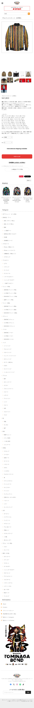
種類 (3, 137)
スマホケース (6, 243)
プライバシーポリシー (8, 610)
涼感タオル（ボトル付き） (10, 497)
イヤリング (6, 266)
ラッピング (6, 596)
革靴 (5, 421)
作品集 (5, 237)
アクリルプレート (8, 576)
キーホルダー (7, 566)
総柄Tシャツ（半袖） (9, 299)
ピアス (5, 263)
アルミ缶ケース (7, 527)
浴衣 (5, 408)
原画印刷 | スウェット (9, 319)
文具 (4, 510)
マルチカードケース (8, 474)
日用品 (4, 448)
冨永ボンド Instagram (8, 617)
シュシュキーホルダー (9, 280)
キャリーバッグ (7, 369)
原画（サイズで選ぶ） (9, 224)
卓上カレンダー (7, 540)
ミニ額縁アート (7, 230)
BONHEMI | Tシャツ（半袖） (11, 296)
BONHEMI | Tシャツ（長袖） (11, 313)
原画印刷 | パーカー (8, 332)
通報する (29, 180)
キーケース (6, 461)
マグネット (6, 563)
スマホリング (7, 257)
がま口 (5, 365)
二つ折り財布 (7, 441)
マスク (5, 415)
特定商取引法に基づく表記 (9, 613)
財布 (4, 431)
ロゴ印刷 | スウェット (9, 322)
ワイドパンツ (7, 398)
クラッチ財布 (7, 438)
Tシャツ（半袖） (7, 286)
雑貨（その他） (6, 553)
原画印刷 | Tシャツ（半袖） (10, 289)
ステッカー (6, 559)
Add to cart (17, 156)
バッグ (4, 342)
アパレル (5, 375)
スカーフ (6, 392)
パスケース (6, 464)
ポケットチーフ (7, 382)
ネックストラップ (8, 507)
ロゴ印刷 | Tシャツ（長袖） (10, 309)
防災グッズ (6, 592)
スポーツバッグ (7, 352)
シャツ (5, 401)
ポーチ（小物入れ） (8, 362)
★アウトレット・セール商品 (9, 214)
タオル (5, 467)
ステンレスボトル (8, 480)
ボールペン (6, 513)
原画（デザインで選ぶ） (9, 220)
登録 (28, 692)
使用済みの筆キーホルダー (10, 234)
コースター (6, 454)
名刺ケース (6, 457)
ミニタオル (6, 471)
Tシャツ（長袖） (7, 303)
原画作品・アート (7, 217)
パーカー (5, 329)
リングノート (7, 520)
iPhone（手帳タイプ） (9, 247)
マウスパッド (7, 523)
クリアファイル (7, 517)
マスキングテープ (8, 533)
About (4, 604)
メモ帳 (5, 536)
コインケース (7, 444)
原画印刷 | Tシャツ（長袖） (10, 306)
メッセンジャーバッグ (9, 372)
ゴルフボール (7, 579)
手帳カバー (6, 530)
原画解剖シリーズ (8, 240)
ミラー (5, 504)
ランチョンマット (8, 494)
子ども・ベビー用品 (7, 543)
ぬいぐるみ (6, 589)
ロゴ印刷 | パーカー (8, 336)
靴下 (5, 428)
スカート (6, 405)
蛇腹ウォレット (7, 434)
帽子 (5, 378)
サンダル (6, 424)
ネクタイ (6, 385)
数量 (3, 142)
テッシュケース (7, 484)
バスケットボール (8, 582)
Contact (5, 607)
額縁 (5, 227)
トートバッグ (7, 345)
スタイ (5, 546)
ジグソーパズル (7, 586)
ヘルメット (6, 500)
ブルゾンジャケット (8, 388)
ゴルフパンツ (7, 411)
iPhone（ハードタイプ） (10, 250)
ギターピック (7, 573)
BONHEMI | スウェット (9, 326)
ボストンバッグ (7, 359)
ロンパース (6, 550)
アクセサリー (6, 260)
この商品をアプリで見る (17, 169)
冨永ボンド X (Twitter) (8, 620)
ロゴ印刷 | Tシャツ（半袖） (10, 293)
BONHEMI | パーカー (9, 339)
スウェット (5, 316)
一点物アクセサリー (8, 283)
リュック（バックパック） (10, 355)
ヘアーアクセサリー (8, 276)
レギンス (6, 395)
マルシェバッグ (7, 349)
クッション (6, 490)
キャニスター (7, 487)
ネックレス (6, 270)
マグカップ (6, 451)
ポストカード (7, 556)
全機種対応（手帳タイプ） (10, 253)
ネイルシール (7, 273)
